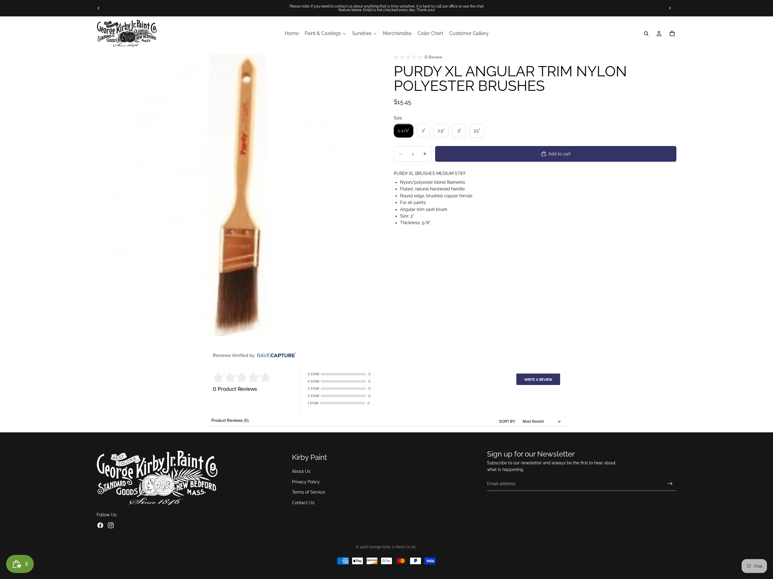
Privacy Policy (306, 481)
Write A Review (538, 379)
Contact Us (303, 502)
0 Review (433, 57)
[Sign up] (670, 483)
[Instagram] (110, 525)
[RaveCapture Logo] (275, 355)
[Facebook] (100, 525)
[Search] (646, 33)
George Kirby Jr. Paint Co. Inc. (393, 547)
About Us (301, 471)
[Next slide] (669, 8)
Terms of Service (308, 492)
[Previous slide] (98, 8)
